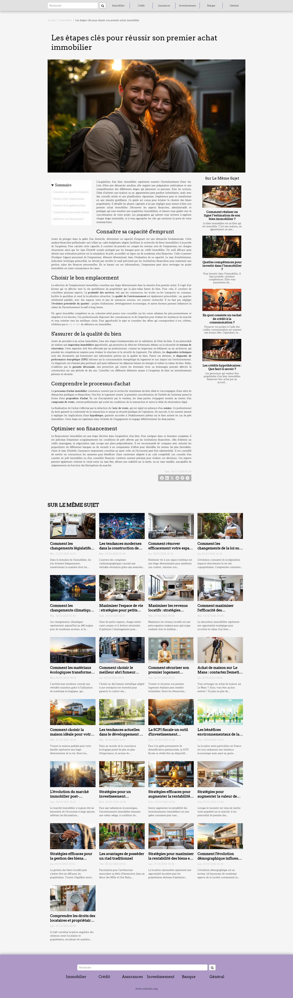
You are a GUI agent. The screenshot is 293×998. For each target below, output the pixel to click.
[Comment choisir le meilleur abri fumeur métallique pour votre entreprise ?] (122, 649)
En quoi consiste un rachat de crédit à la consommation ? (222, 318)
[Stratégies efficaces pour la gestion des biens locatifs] (73, 836)
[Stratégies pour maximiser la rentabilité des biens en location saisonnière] (171, 836)
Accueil (52, 20)
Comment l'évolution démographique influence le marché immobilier (219, 858)
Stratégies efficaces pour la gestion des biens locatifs (71, 858)
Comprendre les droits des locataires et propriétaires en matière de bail (72, 920)
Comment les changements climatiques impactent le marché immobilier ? (72, 612)
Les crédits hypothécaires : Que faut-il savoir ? (222, 367)
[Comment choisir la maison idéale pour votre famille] (73, 711)
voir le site (74, 324)
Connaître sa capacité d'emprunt (71, 192)
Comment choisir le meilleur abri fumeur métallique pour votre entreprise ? (118, 674)
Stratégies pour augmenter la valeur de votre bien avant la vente (218, 796)
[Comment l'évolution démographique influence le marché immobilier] (220, 836)
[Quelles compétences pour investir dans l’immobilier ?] (221, 247)
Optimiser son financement (68, 219)
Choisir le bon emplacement (68, 198)
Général (234, 5)
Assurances (164, 5)
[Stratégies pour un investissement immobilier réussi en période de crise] (122, 774)
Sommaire (63, 185)
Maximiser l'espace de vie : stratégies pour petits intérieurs (121, 610)
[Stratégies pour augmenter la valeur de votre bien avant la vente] (220, 774)
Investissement (187, 5)
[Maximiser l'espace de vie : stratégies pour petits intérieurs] (122, 587)
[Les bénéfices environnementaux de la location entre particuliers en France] (220, 711)
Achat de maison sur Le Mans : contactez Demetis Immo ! (219, 672)
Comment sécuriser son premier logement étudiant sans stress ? (168, 672)
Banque (211, 5)
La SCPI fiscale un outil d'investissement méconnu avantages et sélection (168, 737)
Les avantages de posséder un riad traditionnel (121, 856)
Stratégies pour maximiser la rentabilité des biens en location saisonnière (171, 858)
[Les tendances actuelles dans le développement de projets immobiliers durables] (122, 711)
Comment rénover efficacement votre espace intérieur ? (170, 548)
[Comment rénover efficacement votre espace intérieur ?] (171, 525)
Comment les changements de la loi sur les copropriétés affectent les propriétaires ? (219, 550)
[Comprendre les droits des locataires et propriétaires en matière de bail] (73, 898)
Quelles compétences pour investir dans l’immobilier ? (222, 265)
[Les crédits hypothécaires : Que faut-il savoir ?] (221, 350)
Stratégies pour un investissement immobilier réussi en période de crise (117, 799)
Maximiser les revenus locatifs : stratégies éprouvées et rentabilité (169, 610)
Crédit (141, 5)
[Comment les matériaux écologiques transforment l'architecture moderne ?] (73, 649)
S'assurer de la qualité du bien (69, 205)
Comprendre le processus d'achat (71, 212)
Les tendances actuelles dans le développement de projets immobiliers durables (121, 737)
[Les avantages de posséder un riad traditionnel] (122, 836)
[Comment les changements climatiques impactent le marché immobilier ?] (73, 587)
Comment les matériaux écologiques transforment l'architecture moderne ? (72, 672)
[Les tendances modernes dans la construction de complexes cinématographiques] (122, 525)
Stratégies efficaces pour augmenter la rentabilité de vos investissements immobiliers (169, 799)
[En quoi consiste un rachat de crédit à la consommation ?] (221, 300)
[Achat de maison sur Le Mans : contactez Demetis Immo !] (220, 649)
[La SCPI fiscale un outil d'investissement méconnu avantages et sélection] (171, 711)
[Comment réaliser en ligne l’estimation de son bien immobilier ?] (221, 197)
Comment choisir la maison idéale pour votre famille (71, 734)
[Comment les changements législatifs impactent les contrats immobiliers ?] (73, 525)
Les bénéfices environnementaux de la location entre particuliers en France (219, 737)
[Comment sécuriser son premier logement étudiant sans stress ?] (171, 649)
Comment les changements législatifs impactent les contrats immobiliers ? (70, 550)
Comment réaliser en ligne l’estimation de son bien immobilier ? (222, 215)
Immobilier (118, 5)
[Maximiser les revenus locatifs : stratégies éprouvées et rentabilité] (171, 587)
